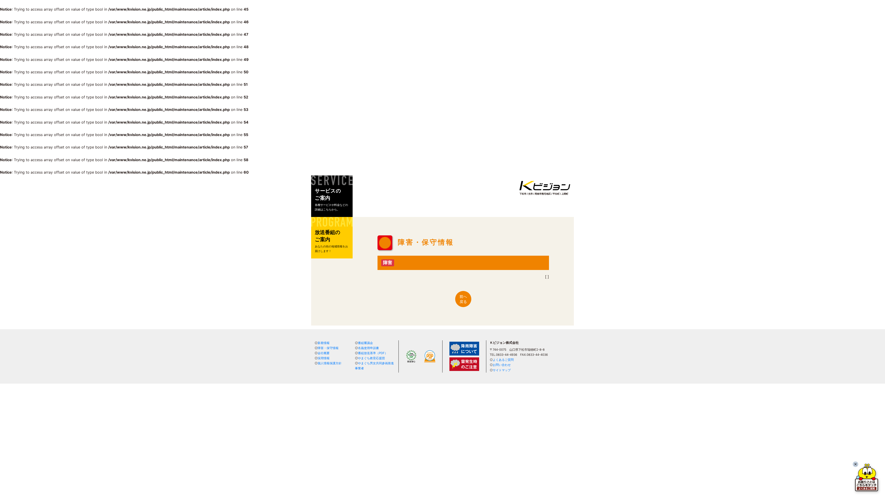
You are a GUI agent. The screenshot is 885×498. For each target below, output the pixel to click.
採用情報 (324, 358)
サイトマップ (502, 370)
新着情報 (324, 343)
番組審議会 (365, 343)
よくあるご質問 (503, 360)
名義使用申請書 (368, 348)
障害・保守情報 (328, 348)
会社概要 (324, 353)
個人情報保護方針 (330, 363)
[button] (332, 196)
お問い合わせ (502, 365)
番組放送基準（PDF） (373, 353)
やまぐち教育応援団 (371, 358)
